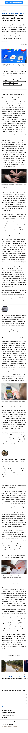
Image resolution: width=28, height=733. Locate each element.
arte (20, 721)
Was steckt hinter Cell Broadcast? (12, 84)
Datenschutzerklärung (8, 712)
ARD (8, 721)
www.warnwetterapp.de (8, 274)
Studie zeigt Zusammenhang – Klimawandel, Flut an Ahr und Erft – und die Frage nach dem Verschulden (13, 461)
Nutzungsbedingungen (8, 715)
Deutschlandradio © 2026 (9, 726)
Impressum (4, 717)
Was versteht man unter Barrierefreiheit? (14, 71)
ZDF (11, 721)
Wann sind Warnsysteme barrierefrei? (13, 77)
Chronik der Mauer (7, 724)
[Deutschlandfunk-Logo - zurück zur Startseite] (14, 2)
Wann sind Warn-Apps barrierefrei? (13, 79)
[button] (2, 2)
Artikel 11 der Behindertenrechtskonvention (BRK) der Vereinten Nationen (14, 220)
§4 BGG (12, 111)
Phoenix (16, 721)
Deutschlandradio (6, 710)
